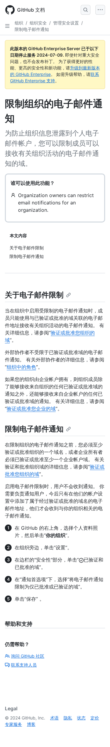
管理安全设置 (66, 22)
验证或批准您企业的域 (31, 408)
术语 (54, 717)
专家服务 (13, 724)
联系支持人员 (24, 664)
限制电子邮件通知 (32, 29)
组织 (19, 22)
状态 (81, 717)
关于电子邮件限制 (34, 294)
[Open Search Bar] (85, 10)
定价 (94, 717)
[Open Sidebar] (7, 26)
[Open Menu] (100, 10)
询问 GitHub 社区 (27, 656)
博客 (31, 724)
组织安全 (38, 22)
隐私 (68, 717)
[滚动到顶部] (96, 733)
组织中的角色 (21, 367)
